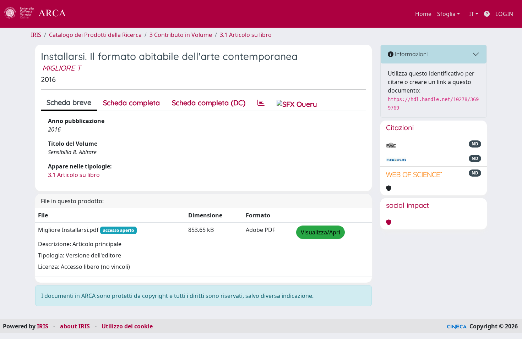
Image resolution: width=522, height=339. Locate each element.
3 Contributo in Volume (180, 35)
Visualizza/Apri (320, 232)
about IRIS (75, 326)
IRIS (36, 35)
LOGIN (504, 14)
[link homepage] (39, 13)
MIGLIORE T (61, 67)
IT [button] (471, 14)
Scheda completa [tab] (131, 102)
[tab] (261, 102)
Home (423, 14)
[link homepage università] (85, 13)
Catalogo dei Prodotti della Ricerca (95, 35)
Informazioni (410, 53)
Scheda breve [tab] (69, 102)
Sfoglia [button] (446, 14)
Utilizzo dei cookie (127, 326)
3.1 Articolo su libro (246, 35)
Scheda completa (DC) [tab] (208, 102)
